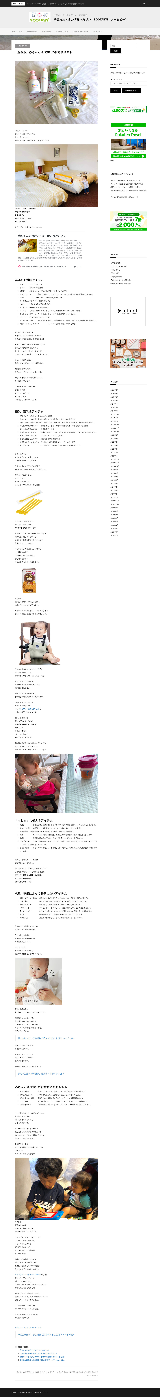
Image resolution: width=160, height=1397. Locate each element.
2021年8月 (114, 473)
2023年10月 (114, 414)
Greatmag (36, 1392)
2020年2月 (114, 532)
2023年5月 (114, 418)
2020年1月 (114, 535)
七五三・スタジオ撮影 (118, 266)
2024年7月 (114, 411)
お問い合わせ (46, 31)
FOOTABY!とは (16, 31)
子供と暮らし (115, 270)
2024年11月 (114, 404)
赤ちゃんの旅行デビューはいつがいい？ (34, 1350)
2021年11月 (114, 463)
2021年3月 (114, 490)
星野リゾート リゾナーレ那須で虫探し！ (126, 187)
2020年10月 (114, 504)
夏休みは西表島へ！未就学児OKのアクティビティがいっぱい (42, 1360)
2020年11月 (114, 501)
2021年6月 (114, 480)
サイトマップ (97, 31)
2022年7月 (114, 438)
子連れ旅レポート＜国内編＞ (121, 280)
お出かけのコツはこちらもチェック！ (29, 1327)
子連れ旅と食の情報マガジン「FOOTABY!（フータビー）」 (92, 19)
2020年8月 (114, 511)
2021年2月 (114, 494)
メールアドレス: (116, 79)
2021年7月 (114, 476)
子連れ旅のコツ (22, 46)
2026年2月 (114, 393)
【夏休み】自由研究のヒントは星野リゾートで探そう (34, 1372)
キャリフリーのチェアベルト (29, 709)
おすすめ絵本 (115, 263)
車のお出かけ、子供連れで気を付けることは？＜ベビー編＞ (46, 1038)
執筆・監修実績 (32, 31)
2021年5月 (114, 483)
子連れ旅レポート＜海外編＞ (121, 283)
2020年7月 (114, 515)
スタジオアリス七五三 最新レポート (124, 197)
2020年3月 (114, 528)
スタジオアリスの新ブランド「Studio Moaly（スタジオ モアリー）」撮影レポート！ (58, 4)
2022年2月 (114, 452)
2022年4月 (114, 445)
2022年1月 (114, 456)
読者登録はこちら (62, 31)
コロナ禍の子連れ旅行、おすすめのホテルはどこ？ (38, 1353)
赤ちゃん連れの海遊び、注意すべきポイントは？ (41, 1073)
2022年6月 (114, 442)
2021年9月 (114, 470)
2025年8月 (114, 400)
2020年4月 (114, 525)
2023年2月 (114, 421)
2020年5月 (114, 521)
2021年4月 (114, 487)
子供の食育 (114, 273)
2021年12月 (114, 459)
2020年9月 (114, 508)
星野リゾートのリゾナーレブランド (28, 1274)
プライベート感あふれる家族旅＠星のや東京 (126, 184)
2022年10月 (114, 432)
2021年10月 (114, 466)
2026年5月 (114, 390)
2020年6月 (114, 518)
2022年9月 (114, 435)
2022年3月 (114, 449)
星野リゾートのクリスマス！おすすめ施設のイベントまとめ (42, 1357)
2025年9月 (114, 397)
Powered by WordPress (19, 1392)
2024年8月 (114, 407)
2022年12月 (114, 425)
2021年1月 (114, 497)
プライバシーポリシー (80, 31)
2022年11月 (114, 428)
